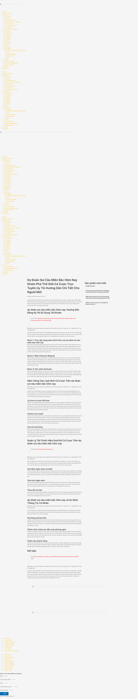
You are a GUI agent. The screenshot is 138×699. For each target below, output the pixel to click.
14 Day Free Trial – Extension (12, 22)
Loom (7, 52)
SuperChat (7, 39)
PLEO (6, 45)
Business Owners (7, 13)
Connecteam (8, 34)
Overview (7, 18)
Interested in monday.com (11, 29)
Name (1, 676)
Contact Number (4, 690)
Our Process (8, 16)
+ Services (6, 59)
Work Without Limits (10, 20)
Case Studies (8, 27)
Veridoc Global (10, 56)
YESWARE (8, 36)
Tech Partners (6, 31)
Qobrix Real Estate (11, 54)
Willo (7, 57)
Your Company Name (5, 679)
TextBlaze (7, 41)
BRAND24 (7, 43)
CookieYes (7, 47)
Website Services (9, 64)
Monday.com (6, 15)
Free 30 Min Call (9, 23)
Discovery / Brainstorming (11, 63)
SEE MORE (8, 48)
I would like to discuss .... (6, 686)
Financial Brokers (9, 61)
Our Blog (5, 66)
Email (1, 683)
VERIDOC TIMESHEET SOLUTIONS (16, 50)
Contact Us (6, 68)
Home (4, 11)
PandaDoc (7, 38)
